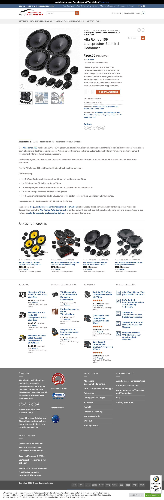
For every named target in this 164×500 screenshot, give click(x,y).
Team (21, 456)
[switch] (156, 490)
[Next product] (139, 30)
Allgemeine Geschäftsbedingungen (112, 6)
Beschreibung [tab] (25, 142)
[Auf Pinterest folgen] (38, 404)
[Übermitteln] (77, 13)
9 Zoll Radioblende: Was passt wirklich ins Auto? (133, 293)
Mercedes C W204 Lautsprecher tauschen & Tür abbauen (32, 459)
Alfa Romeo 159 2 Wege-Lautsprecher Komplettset (30, 263)
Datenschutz (90, 393)
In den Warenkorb (108, 92)
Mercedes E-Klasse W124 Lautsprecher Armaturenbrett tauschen (131, 336)
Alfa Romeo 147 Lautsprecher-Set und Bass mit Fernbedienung (65, 263)
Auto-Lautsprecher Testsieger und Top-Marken (80, 6)
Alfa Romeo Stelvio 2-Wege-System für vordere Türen (95, 263)
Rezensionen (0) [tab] (47, 142)
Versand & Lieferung (93, 412)
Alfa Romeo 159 (30, 148)
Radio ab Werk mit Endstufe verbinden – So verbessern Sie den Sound (31, 447)
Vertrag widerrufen (92, 416)
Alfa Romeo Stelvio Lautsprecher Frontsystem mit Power (129, 263)
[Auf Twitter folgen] (141, 6)
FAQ (97, 21)
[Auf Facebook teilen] (86, 128)
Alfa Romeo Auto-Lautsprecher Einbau (46, 213)
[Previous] (23, 59)
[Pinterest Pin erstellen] (99, 128)
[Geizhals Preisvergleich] (58, 398)
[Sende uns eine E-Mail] (144, 6)
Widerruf (88, 421)
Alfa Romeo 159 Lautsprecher (104, 30)
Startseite (23, 21)
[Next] (76, 59)
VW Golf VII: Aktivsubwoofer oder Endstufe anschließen (132, 314)
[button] (116, 13)
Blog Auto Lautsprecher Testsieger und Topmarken (53, 207)
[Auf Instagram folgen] (139, 6)
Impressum (89, 402)
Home (86, 30)
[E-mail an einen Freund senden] (95, 128)
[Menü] (160, 476)
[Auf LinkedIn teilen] (103, 128)
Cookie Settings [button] (136, 495)
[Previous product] (143, 30)
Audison (88, 124)
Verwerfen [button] (104, 2)
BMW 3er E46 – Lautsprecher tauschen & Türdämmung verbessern (133, 303)
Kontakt (131, 6)
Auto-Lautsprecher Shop (41, 21)
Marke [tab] (36, 142)
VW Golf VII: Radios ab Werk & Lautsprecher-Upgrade (132, 324)
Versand (91, 60)
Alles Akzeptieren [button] (153, 495)
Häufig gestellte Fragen (94, 398)
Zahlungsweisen (91, 425)
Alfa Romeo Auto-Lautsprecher (54, 210)
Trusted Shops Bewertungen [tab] (68, 142)
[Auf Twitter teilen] (90, 128)
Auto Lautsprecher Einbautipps (70, 21)
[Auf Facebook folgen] (137, 6)
